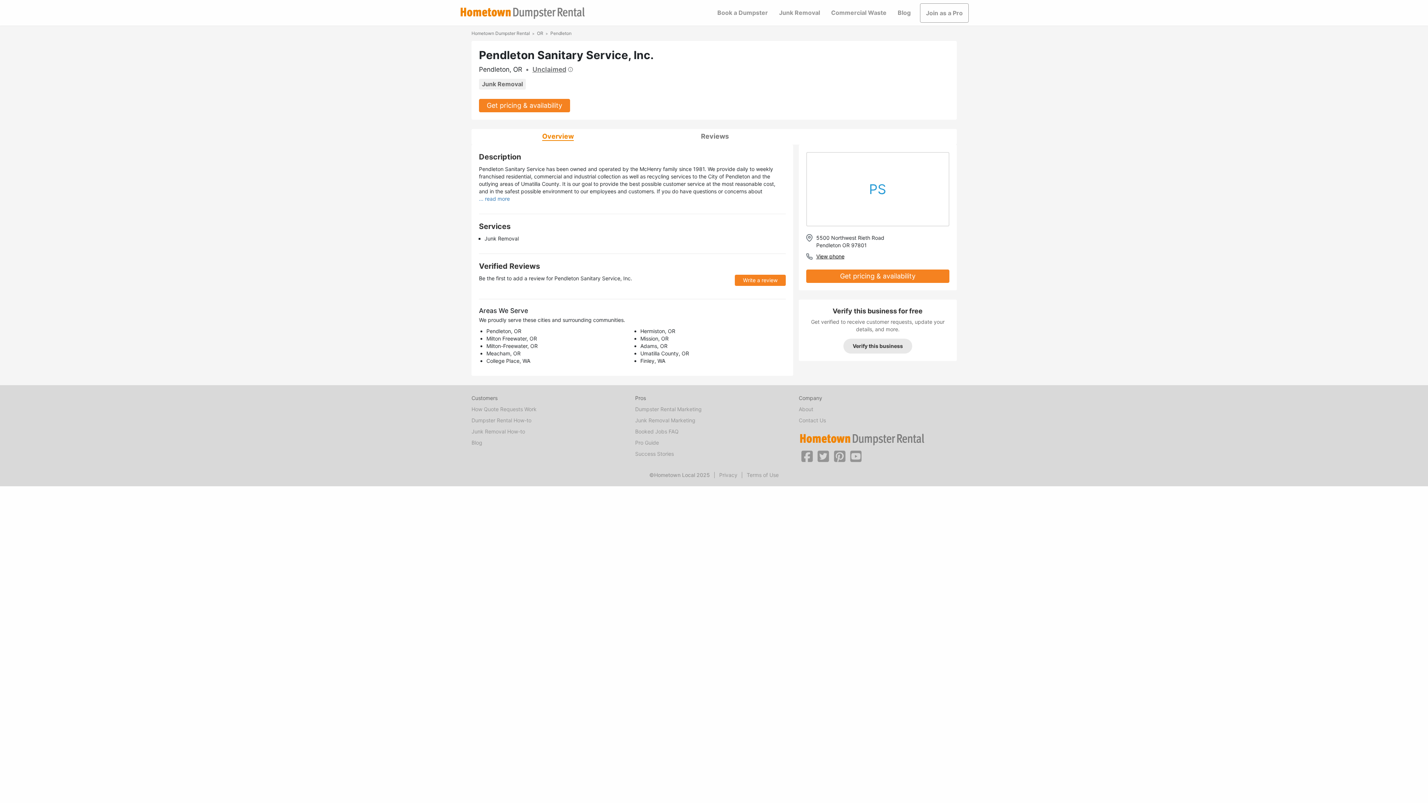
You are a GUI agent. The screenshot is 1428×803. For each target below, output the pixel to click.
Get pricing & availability (524, 105)
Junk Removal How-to (498, 431)
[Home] (522, 13)
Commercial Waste (859, 12)
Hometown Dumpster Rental (501, 33)
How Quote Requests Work (504, 409)
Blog (904, 12)
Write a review (760, 280)
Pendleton (561, 33)
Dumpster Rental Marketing (668, 409)
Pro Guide (647, 442)
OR (540, 33)
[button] (807, 455)
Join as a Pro (944, 13)
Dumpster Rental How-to (501, 420)
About (806, 409)
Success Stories (654, 454)
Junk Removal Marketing (665, 420)
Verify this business (878, 346)
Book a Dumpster (742, 12)
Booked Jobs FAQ (657, 431)
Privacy (728, 475)
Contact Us (812, 420)
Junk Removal (799, 12)
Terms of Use (763, 475)
